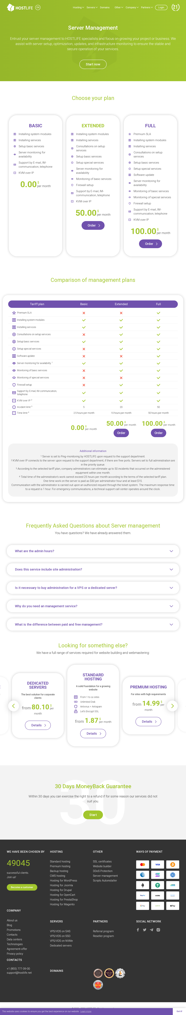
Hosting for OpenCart (62, 894)
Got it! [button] (179, 1011)
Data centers (14, 939)
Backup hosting (59, 871)
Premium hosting (60, 866)
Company (131, 7)
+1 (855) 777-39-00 (18, 968)
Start (93, 815)
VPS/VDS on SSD (60, 936)
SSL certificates (102, 861)
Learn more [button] (85, 1011)
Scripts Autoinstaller (105, 880)
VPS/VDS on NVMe (61, 940)
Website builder (102, 866)
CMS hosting (57, 875)
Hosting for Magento (62, 904)
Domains (105, 7)
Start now (93, 64)
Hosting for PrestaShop (64, 899)
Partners (145, 7)
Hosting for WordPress (63, 880)
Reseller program (103, 936)
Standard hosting (60, 861)
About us (12, 920)
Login (161, 7)
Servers (91, 7)
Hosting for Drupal (61, 890)
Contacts (12, 934)
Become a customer (22, 887)
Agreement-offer (17, 949)
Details (36, 725)
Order (92, 225)
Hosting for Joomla (61, 885)
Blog (9, 925)
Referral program (103, 931)
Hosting (77, 7)
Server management (105, 875)
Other (118, 7)
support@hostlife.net (19, 972)
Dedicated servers (61, 945)
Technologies (15, 944)
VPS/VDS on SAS (60, 931)
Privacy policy (15, 953)
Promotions (14, 930)
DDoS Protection (102, 871)
